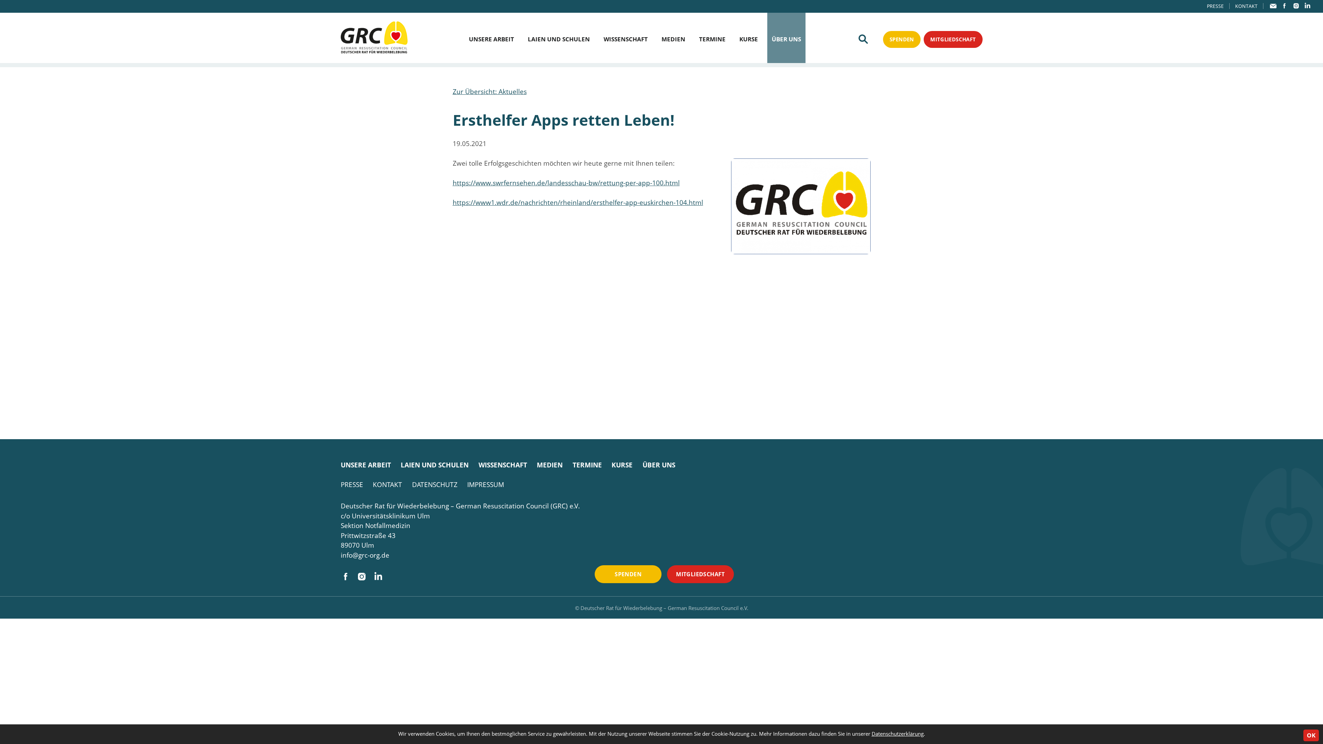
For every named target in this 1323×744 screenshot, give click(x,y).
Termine (712, 39)
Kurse (748, 39)
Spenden (902, 39)
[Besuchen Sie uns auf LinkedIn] (1307, 5)
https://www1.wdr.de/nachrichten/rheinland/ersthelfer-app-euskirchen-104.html (578, 202)
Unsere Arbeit (491, 39)
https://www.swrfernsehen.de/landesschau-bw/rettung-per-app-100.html (566, 182)
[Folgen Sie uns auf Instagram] (1296, 5)
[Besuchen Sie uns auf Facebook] (1284, 5)
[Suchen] (863, 39)
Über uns (786, 39)
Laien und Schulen (559, 39)
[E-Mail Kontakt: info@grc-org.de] (1273, 6)
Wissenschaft (626, 39)
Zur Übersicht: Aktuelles (490, 91)
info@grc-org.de (365, 555)
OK (1311, 735)
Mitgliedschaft (953, 39)
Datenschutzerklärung (898, 733)
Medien (673, 39)
